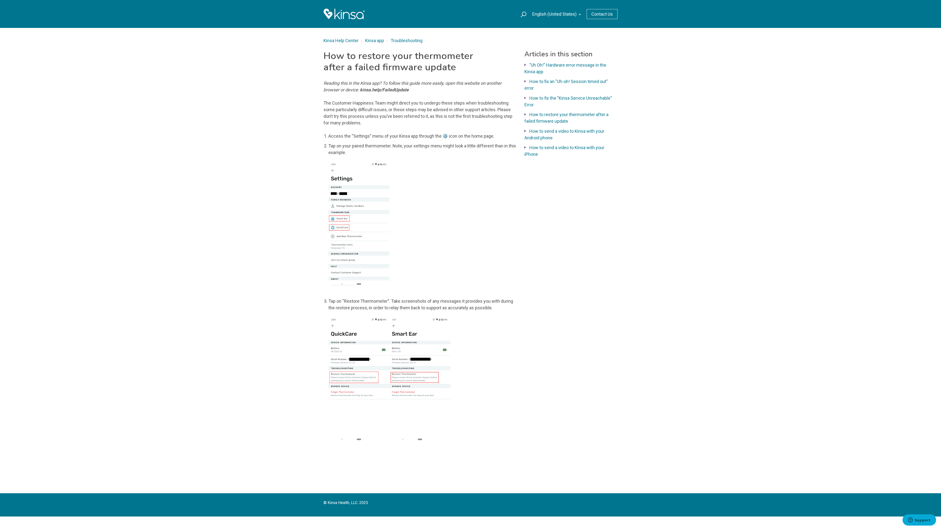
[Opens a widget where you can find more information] (919, 520)
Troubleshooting (406, 40)
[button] (521, 14)
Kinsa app (374, 40)
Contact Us (602, 14)
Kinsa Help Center (341, 40)
